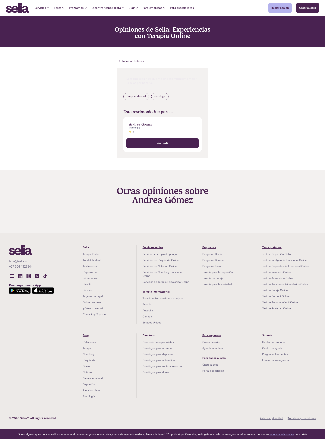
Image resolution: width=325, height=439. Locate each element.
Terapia (87, 348)
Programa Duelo (212, 254)
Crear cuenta (307, 7)
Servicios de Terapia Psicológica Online (166, 281)
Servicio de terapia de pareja (160, 254)
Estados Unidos (152, 322)
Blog (86, 335)
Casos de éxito (211, 342)
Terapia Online (91, 254)
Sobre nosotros (92, 302)
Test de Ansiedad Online (276, 308)
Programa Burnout (213, 260)
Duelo (86, 366)
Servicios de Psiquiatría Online (161, 260)
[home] (17, 8)
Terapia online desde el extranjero (163, 298)
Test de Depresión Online (277, 254)
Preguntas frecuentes (275, 354)
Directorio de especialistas (158, 342)
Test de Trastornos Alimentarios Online (285, 284)
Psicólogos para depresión (158, 354)
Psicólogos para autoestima (159, 360)
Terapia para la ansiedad (217, 284)
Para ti (86, 284)
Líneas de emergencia (275, 360)
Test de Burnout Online (275, 296)
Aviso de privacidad (271, 418)
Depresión (89, 384)
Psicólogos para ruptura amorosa (162, 366)
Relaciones (89, 342)
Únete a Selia (210, 364)
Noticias (87, 372)
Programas (209, 247)
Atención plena (91, 390)
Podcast (87, 290)
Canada (147, 316)
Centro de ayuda (272, 348)
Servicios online (153, 247)
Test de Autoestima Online (277, 278)
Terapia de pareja (212, 278)
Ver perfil (163, 143)
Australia (148, 310)
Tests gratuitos (272, 247)
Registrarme (90, 272)
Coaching (88, 354)
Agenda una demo (213, 348)
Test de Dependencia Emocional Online (285, 266)
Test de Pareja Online (275, 290)
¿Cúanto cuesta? (93, 308)
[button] (42, 8)
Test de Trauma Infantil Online (280, 302)
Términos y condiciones (302, 418)
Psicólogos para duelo (156, 372)
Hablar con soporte (273, 342)
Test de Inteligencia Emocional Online (284, 260)
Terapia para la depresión (217, 272)
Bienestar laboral (93, 378)
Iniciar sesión (280, 7)
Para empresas (211, 335)
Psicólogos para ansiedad (158, 348)
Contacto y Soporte (94, 314)
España (147, 304)
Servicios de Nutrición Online (160, 266)
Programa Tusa (211, 266)
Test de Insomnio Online (276, 272)
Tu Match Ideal (91, 260)
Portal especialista (213, 370)
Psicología (89, 396)
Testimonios (90, 266)
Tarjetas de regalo (93, 296)
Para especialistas (182, 8)
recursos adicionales (282, 434)
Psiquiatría (89, 360)
